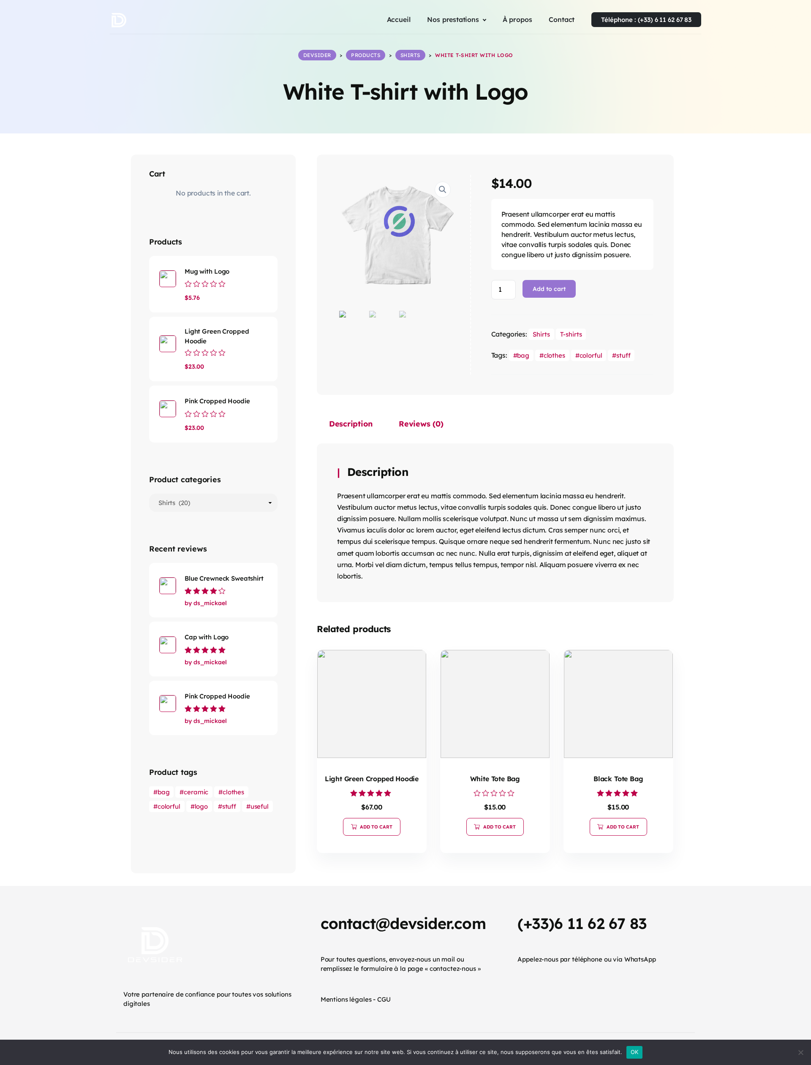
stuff (623, 355)
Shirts (541, 334)
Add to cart (549, 289)
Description (351, 424)
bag (523, 355)
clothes (554, 355)
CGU (384, 999)
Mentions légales (346, 999)
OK (635, 1052)
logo (201, 806)
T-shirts (571, 334)
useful (259, 806)
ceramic (196, 792)
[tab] (351, 425)
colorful (591, 355)
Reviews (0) (421, 424)
